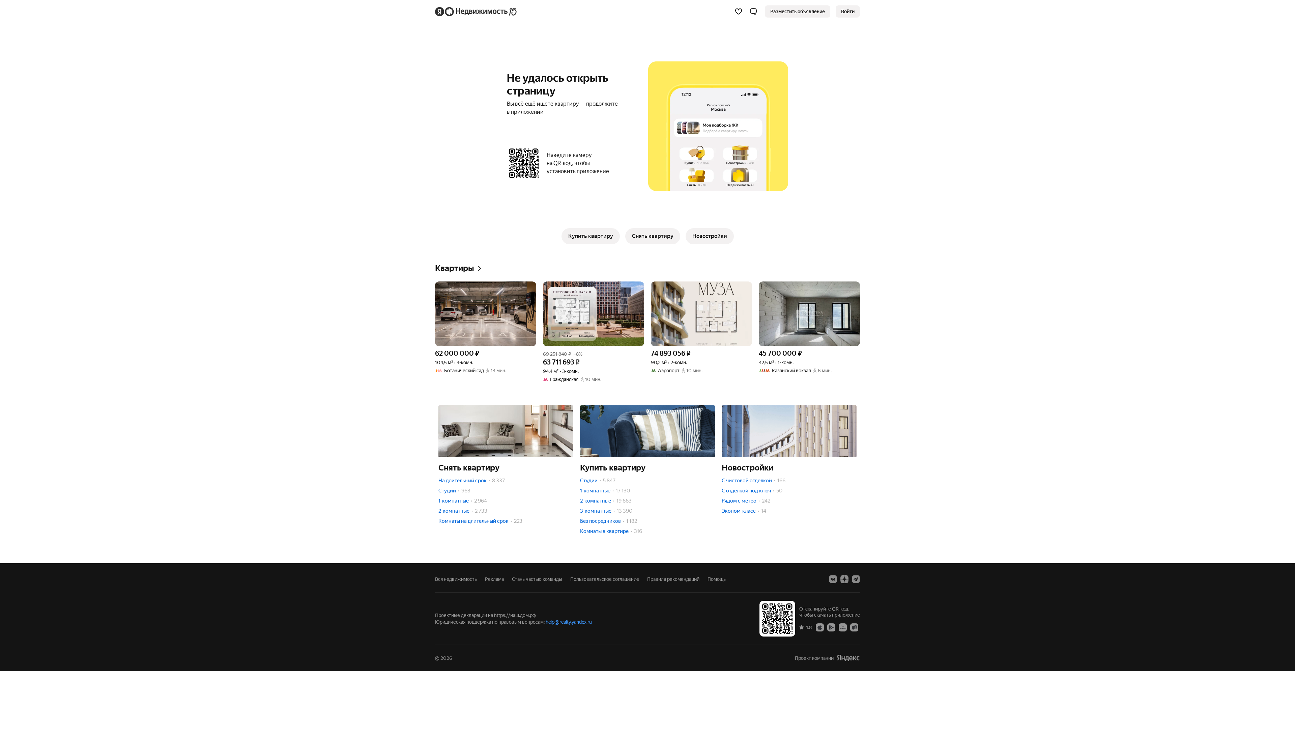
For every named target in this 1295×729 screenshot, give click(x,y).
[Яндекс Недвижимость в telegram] (856, 579)
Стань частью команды (537, 579)
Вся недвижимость (456, 579)
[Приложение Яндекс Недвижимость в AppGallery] (843, 627)
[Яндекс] (848, 658)
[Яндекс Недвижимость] (476, 11)
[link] (848, 11)
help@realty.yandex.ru (569, 622)
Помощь (717, 579)
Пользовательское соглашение (604, 579)
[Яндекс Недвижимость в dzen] (844, 579)
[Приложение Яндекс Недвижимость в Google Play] (831, 627)
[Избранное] (738, 11)
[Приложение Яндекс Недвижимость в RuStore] (854, 627)
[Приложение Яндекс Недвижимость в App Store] (820, 627)
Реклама (494, 579)
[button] (753, 11)
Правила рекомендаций (673, 579)
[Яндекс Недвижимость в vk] (833, 579)
